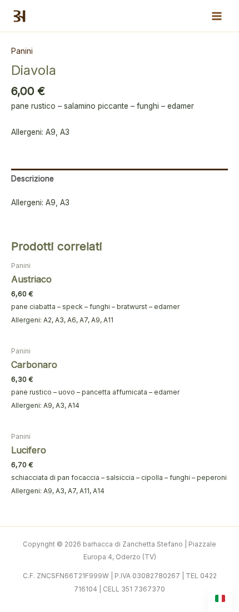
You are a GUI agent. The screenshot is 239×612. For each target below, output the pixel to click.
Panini (22, 51)
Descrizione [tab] (32, 178)
